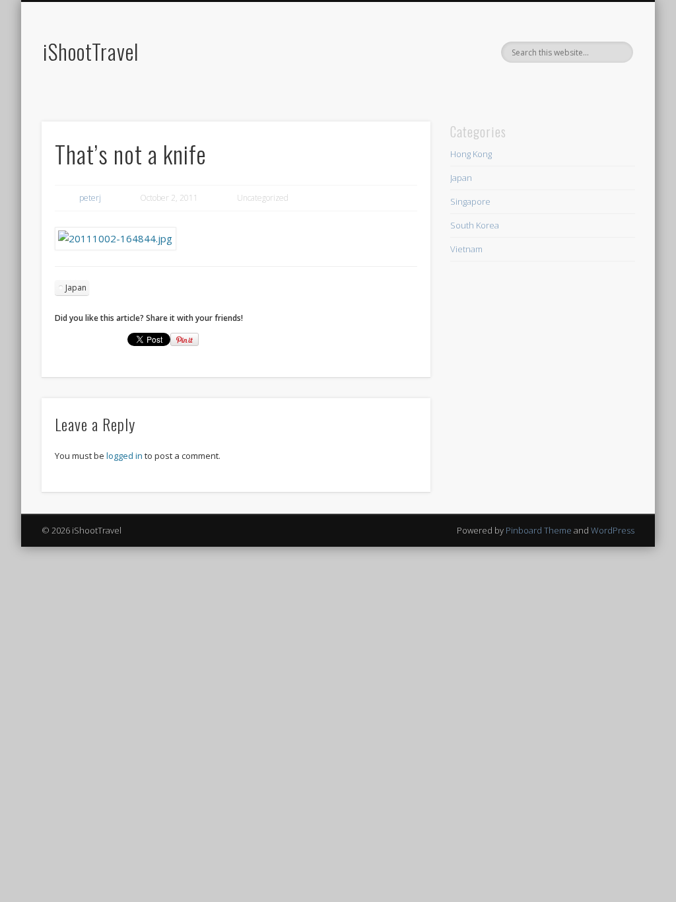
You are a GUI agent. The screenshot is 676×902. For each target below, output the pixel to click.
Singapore (470, 201)
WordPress (612, 530)
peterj (90, 197)
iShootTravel (91, 51)
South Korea (474, 225)
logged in (124, 456)
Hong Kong (471, 154)
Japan (75, 287)
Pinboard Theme (539, 530)
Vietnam (466, 249)
